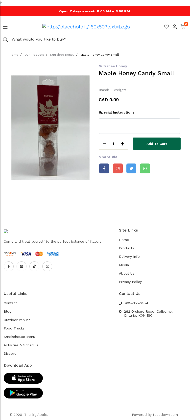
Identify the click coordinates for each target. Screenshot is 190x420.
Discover (11, 353)
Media (124, 265)
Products (126, 248)
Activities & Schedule (21, 345)
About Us (126, 273)
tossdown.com (165, 415)
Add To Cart (156, 144)
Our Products (34, 54)
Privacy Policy (130, 282)
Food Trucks (14, 328)
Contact (10, 303)
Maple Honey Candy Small (99, 54)
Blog (7, 311)
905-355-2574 (136, 303)
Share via (108, 157)
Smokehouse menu (19, 337)
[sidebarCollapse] (5, 26)
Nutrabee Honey (62, 54)
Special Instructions (117, 112)
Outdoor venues (17, 320)
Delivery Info (129, 256)
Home (14, 54)
